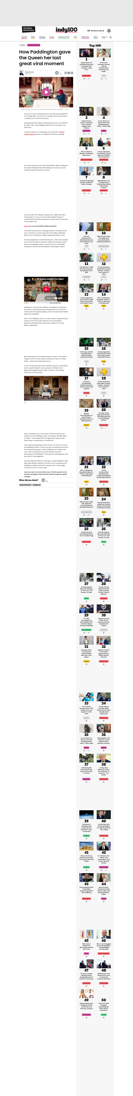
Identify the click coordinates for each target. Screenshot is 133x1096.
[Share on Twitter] (68, 73)
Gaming (42, 37)
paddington (36, 485)
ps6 (86, 246)
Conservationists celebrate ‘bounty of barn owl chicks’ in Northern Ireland (104, 505)
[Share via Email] (72, 73)
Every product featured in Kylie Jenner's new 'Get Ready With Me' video (103, 890)
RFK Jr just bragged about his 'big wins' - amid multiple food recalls (104, 946)
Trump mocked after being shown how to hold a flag (86, 534)
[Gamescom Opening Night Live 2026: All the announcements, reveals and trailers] (104, 608)
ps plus (104, 277)
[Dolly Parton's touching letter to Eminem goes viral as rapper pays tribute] (86, 111)
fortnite (86, 718)
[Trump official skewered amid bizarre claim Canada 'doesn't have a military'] (104, 577)
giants (104, 542)
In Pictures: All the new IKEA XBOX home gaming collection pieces (86, 354)
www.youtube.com (55, 303)
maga (86, 306)
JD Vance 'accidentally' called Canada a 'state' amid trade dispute (86, 385)
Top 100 (24, 37)
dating (86, 953)
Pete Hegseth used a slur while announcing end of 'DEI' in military (86, 889)
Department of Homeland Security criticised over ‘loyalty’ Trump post (86, 66)
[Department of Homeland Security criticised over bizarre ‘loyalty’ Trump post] (86, 52)
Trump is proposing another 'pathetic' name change (86, 182)
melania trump (104, 661)
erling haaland (86, 1014)
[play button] (46, 92)
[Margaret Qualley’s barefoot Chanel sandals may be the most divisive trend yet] (104, 1081)
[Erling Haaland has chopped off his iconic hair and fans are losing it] (86, 993)
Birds (103, 512)
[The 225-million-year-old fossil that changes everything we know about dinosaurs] (104, 993)
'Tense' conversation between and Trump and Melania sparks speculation (104, 473)
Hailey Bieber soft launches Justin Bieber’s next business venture (103, 740)
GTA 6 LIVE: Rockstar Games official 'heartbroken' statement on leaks (104, 67)
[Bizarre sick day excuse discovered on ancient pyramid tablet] (86, 846)
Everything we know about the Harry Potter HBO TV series (86, 770)
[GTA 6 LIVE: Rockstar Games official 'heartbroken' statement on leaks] (104, 52)
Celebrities (85, 37)
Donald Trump (86, 190)
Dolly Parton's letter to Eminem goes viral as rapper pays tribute (86, 124)
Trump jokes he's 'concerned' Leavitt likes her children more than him (104, 154)
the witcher (86, 277)
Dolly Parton (103, 190)
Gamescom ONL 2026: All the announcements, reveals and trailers (104, 622)
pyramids (86, 867)
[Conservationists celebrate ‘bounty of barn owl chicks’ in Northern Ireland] (104, 492)
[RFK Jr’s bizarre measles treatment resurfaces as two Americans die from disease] (86, 142)
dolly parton (86, 131)
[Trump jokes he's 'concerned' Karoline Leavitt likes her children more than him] (104, 142)
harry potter (86, 779)
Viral (75, 37)
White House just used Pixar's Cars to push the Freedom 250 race (103, 976)
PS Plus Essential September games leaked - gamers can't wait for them (104, 270)
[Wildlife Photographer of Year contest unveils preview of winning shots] (86, 403)
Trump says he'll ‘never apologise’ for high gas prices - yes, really (104, 827)
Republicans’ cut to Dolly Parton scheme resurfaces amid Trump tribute (104, 184)
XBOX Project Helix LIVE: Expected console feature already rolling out (104, 239)
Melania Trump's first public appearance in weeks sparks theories (104, 653)
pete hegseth (86, 898)
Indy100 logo (66, 30)
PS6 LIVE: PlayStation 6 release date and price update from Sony (86, 240)
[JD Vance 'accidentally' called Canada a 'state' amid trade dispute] (86, 371)
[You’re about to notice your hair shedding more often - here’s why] (104, 111)
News (33, 37)
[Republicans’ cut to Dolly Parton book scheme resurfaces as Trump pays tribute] (104, 170)
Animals (86, 425)
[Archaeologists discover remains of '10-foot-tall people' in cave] (104, 522)
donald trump (86, 75)
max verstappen (86, 630)
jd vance (86, 393)
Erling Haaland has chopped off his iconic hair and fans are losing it (86, 1005)
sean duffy (104, 598)
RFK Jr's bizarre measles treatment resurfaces (86, 153)
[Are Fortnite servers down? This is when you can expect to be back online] (86, 696)
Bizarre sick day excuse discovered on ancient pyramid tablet (86, 858)
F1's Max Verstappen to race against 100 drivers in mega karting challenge (86, 622)
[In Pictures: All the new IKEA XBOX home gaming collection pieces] (86, 342)
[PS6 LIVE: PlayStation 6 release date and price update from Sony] (86, 226)
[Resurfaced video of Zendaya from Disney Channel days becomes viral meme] (86, 640)
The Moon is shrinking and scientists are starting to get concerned (86, 828)
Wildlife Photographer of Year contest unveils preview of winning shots (86, 417)
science (104, 1014)
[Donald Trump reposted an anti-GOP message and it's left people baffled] (104, 403)
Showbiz (22, 45)
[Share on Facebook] (65, 73)
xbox (86, 361)
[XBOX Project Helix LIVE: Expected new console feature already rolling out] (104, 226)
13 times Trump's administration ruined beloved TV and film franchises (86, 976)
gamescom (104, 630)
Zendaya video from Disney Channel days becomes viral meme (86, 653)
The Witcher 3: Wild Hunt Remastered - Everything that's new (86, 269)
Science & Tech (63, 37)
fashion (104, 747)
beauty (104, 131)
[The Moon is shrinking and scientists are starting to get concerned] (86, 814)
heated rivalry (103, 867)
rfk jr (103, 306)
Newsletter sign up (97, 31)
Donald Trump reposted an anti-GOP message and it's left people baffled (103, 416)
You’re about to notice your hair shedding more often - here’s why (103, 123)
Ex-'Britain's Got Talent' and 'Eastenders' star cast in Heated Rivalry (104, 859)
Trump (51, 37)
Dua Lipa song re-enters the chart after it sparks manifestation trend (103, 1063)
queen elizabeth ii (33, 45)
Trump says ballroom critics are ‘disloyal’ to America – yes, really (104, 771)
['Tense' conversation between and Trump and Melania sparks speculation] (104, 460)
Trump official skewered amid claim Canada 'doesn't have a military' (103, 590)
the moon (86, 835)
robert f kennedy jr (86, 159)
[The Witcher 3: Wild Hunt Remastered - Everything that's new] (86, 257)
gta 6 (103, 75)
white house (86, 983)
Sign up (26, 226)
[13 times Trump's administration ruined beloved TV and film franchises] (86, 963)
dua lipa (103, 1071)
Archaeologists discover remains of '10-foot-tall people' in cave (103, 534)
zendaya (86, 661)
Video (95, 37)
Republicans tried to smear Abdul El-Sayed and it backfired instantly (86, 1062)
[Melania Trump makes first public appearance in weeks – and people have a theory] (104, 640)
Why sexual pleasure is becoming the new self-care (86, 946)
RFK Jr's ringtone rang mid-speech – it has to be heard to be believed (104, 300)
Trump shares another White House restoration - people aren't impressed (103, 710)
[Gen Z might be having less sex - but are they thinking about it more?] (86, 934)
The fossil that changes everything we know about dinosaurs (103, 1006)
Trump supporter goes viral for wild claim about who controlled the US (86, 300)
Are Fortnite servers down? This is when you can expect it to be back (86, 710)
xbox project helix (103, 246)
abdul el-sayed (86, 1071)
